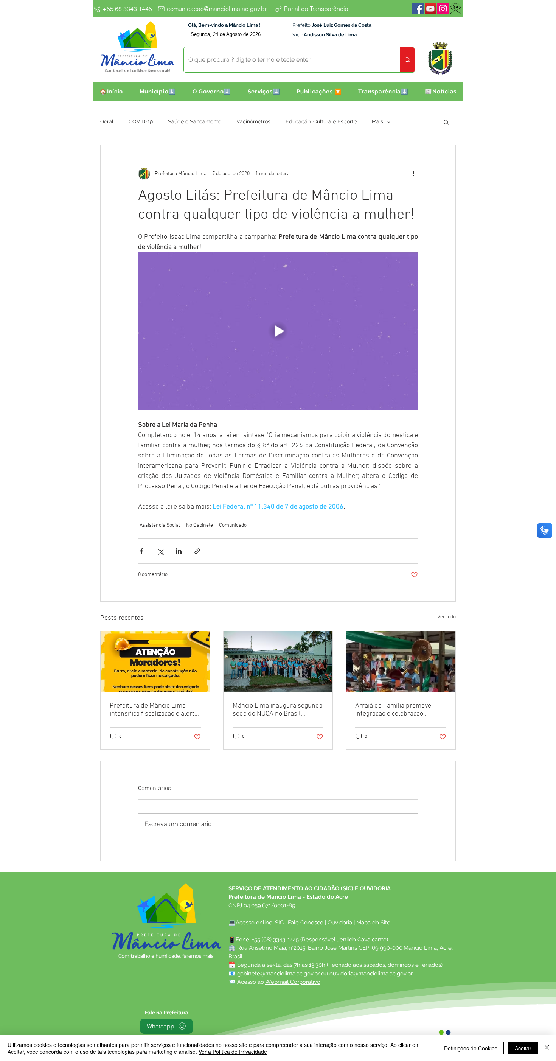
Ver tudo (446, 617)
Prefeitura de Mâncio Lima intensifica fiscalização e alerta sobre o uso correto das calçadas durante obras (154, 710)
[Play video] (278, 331)
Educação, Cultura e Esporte (321, 121)
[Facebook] (418, 8)
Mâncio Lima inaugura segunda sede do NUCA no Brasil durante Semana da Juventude (278, 710)
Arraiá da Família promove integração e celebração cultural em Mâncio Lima (393, 710)
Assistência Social (160, 525)
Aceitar (523, 1048)
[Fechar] (546, 1048)
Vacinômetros (253, 121)
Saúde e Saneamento (194, 121)
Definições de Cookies (470, 1048)
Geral (106, 121)
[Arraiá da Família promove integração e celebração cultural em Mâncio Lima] (400, 661)
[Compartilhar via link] (197, 551)
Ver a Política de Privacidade (233, 1051)
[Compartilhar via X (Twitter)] (160, 551)
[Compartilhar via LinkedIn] (178, 551)
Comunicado (233, 525)
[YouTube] (430, 8)
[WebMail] (455, 8)
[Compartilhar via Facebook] (141, 551)
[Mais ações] (413, 173)
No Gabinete (199, 525)
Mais (377, 121)
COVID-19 (141, 121)
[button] (158, 91)
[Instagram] (443, 8)
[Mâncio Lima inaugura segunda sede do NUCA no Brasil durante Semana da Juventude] (278, 661)
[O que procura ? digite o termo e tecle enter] (407, 59)
